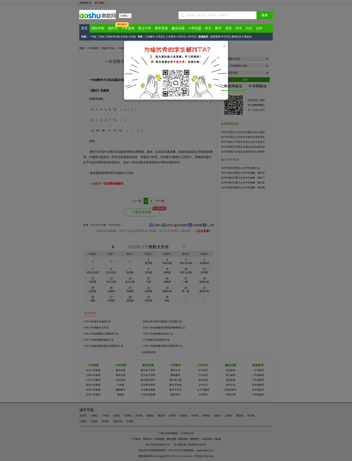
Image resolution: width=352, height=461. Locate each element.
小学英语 (171, 36)
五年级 (124, 36)
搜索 (264, 15)
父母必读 (247, 36)
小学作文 (181, 36)
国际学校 (97, 28)
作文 (238, 28)
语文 (208, 28)
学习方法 (226, 36)
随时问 (113, 28)
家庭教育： (204, 36)
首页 (84, 28)
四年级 (116, 36)
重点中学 (144, 28)
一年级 (92, 36)
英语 (228, 28)
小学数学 (150, 36)
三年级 (108, 36)
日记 (249, 28)
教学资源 (161, 28)
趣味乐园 (178, 28)
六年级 (132, 36)
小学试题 (194, 28)
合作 (259, 28)
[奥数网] (97, 18)
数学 (218, 28)
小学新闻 (127, 28)
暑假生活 (236, 36)
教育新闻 (215, 36)
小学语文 (160, 36)
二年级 (100, 36)
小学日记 (191, 36)
